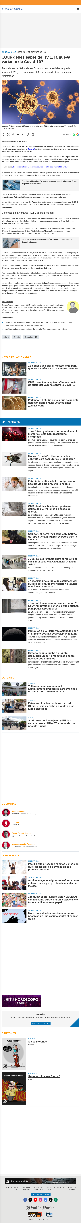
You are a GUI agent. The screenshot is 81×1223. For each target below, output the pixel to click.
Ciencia (17, 337)
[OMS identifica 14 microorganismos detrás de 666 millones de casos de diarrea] (14, 514)
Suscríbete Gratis (40, 1024)
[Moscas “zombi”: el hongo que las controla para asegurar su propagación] (14, 463)
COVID (6, 337)
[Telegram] (17, 134)
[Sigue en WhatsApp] (74, 134)
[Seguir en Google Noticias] (77, 134)
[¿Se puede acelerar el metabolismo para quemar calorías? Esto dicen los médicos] (14, 369)
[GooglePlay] (56, 1200)
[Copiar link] (28, 134)
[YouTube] (35, 1200)
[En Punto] (6, 823)
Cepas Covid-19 (31, 337)
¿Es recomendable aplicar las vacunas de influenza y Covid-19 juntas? (40, 167)
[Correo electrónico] (22, 134)
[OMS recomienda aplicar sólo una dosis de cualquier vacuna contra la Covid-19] (14, 386)
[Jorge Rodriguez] (6, 812)
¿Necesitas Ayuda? (40, 1194)
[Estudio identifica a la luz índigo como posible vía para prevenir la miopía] (14, 488)
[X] (8, 134)
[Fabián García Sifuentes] (6, 834)
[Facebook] (3, 134)
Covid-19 (31, 149)
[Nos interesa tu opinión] (40, 1181)
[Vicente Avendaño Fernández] (6, 845)
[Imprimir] (33, 134)
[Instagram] (40, 1200)
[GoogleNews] (45, 1200)
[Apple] (51, 1200)
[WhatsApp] (13, 134)
